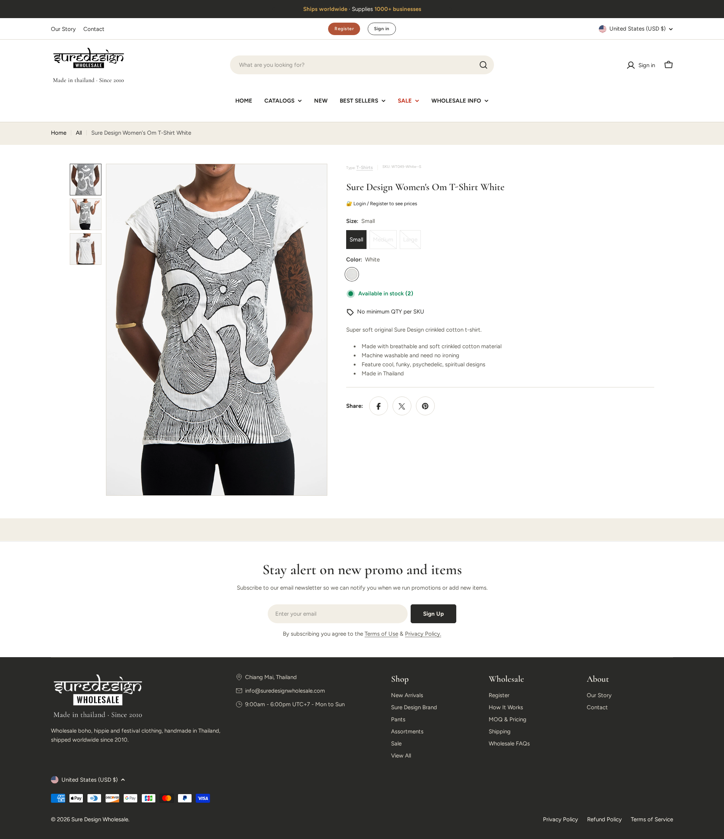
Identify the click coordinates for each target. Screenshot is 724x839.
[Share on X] (402, 406)
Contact (93, 29)
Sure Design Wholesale (99, 819)
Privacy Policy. (423, 633)
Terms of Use (381, 633)
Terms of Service (652, 819)
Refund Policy (604, 819)
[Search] (483, 64)
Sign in (381, 28)
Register (344, 28)
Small (356, 240)
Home (58, 132)
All (79, 132)
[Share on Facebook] (378, 406)
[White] (351, 274)
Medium (385, 243)
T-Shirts (364, 167)
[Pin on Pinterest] (425, 406)
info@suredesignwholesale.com (285, 690)
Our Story (63, 29)
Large (412, 243)
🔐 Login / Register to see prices (381, 203)
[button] (273, 9)
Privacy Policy (560, 819)
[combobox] (362, 64)
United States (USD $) (637, 28)
